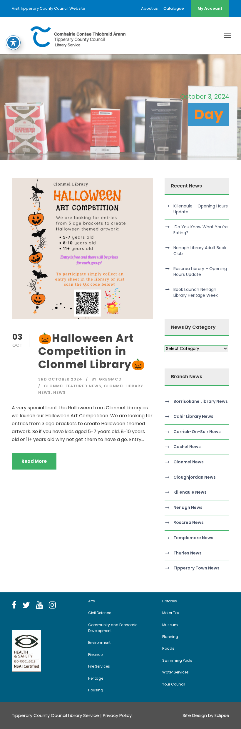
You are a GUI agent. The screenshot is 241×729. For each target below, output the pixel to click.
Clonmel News (188, 462)
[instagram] (52, 605)
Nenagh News (187, 507)
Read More (34, 461)
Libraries (169, 601)
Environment (99, 642)
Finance (95, 654)
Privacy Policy (117, 715)
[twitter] (26, 605)
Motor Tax (171, 612)
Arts (91, 601)
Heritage (95, 678)
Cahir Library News (193, 416)
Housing (95, 690)
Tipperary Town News (196, 568)
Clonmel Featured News (72, 386)
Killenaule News (190, 492)
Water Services (175, 672)
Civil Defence (99, 612)
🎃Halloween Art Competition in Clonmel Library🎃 (91, 351)
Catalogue (173, 8)
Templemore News (193, 538)
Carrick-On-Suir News (197, 432)
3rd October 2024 (60, 379)
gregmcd (110, 379)
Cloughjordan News (194, 477)
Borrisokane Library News (200, 401)
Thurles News (187, 553)
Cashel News (187, 447)
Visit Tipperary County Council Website (48, 8)
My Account (210, 8)
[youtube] (39, 605)
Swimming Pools (177, 660)
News (59, 392)
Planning (170, 636)
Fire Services (99, 666)
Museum (170, 624)
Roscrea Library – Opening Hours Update (200, 271)
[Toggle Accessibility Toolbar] (13, 43)
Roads (168, 648)
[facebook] (14, 605)
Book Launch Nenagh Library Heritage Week (195, 292)
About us (149, 8)
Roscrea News (188, 523)
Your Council (173, 684)
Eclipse (222, 715)
